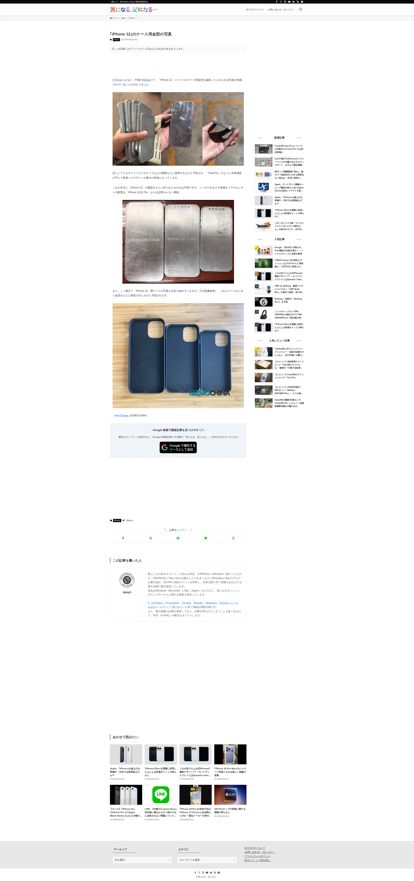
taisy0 (127, 592)
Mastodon (211, 603)
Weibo (146, 80)
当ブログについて (255, 848)
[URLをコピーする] (233, 538)
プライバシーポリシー (257, 856)
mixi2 (151, 607)
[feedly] (293, 2)
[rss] (298, 2)
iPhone (116, 40)
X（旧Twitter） (156, 603)
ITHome (117, 80)
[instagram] (285, 2)
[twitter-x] (281, 2)
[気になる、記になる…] (134, 9)
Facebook (173, 603)
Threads (186, 603)
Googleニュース (228, 603)
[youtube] (289, 2)
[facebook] (277, 2)
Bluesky (198, 603)
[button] (123, 538)
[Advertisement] (178, 65)
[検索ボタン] (300, 10)
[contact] (302, 2)
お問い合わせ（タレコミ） (260, 852)
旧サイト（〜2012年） (258, 860)
